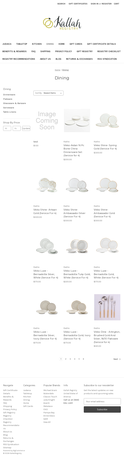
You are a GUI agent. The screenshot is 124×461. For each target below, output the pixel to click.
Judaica (6, 44)
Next (115, 359)
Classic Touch (50, 396)
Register (107, 3)
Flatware (7, 99)
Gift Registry (85, 51)
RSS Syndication (107, 59)
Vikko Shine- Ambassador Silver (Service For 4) (74, 213)
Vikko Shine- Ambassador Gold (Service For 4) (104, 213)
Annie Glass (49, 415)
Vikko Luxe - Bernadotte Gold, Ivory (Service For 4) (77, 335)
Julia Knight (49, 400)
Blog (58, 59)
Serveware (8, 107)
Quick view (46, 115)
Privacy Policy (63, 51)
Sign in (94, 3)
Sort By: (38, 93)
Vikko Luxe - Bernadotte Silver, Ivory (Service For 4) (45, 335)
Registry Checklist (109, 51)
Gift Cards (76, 44)
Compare (46, 120)
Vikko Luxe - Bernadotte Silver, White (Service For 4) (45, 274)
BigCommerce (19, 450)
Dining (50, 44)
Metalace (47, 406)
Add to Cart (47, 126)
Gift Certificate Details (101, 44)
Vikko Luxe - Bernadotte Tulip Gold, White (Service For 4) (77, 274)
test (35, 141)
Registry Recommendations (18, 59)
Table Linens (9, 111)
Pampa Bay (49, 412)
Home (62, 44)
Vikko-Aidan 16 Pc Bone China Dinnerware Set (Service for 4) (74, 150)
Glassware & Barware (14, 103)
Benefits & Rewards (14, 51)
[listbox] (53, 93)
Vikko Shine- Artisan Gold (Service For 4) (45, 211)
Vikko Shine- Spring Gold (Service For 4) (105, 147)
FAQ (33, 51)
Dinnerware (9, 94)
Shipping (45, 51)
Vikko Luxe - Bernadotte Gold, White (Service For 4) (106, 274)
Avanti (46, 403)
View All (47, 422)
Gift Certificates (78, 3)
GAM (45, 419)
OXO (45, 409)
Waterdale (48, 393)
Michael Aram (50, 390)
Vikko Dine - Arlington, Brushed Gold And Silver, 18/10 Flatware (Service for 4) (107, 337)
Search (61, 3)
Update (26, 128)
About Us (45, 59)
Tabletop (21, 44)
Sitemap (7, 447)
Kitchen (37, 44)
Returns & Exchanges (79, 59)
